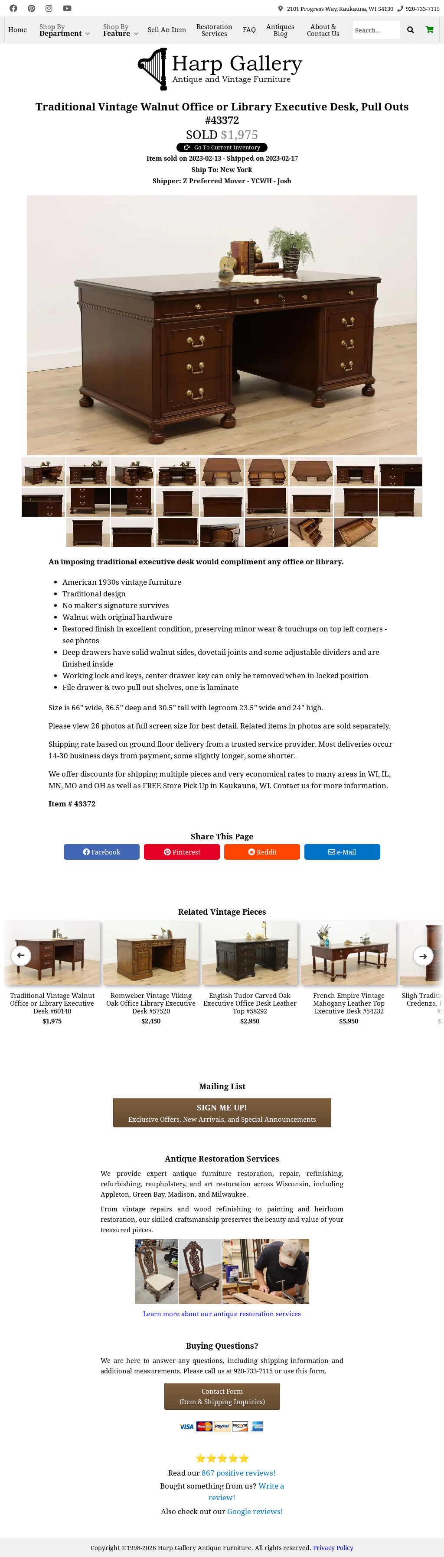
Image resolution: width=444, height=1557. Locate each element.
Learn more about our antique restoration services (222, 1313)
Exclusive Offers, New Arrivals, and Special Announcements (222, 1112)
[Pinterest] (31, 8)
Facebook (105, 852)
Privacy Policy (333, 1548)
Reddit (266, 852)
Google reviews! (255, 1511)
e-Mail (345, 852)
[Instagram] (49, 8)
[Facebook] (13, 8)
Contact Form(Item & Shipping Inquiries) (222, 1396)
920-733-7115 (423, 9)
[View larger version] (222, 324)
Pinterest (185, 852)
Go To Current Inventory (227, 147)
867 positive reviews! (239, 1473)
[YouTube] (67, 8)
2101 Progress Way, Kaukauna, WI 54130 (340, 9)
